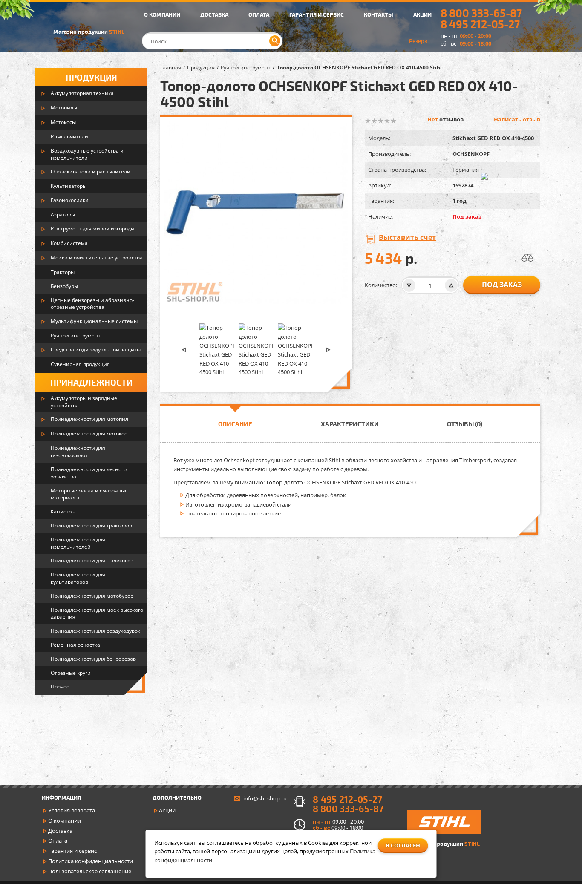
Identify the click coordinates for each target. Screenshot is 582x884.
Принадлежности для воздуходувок (95, 630)
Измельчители (69, 136)
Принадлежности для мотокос (89, 433)
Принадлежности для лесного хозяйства (89, 473)
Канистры (63, 511)
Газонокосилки (70, 200)
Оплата (57, 840)
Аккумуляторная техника (82, 93)
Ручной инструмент (76, 335)
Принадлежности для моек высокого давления (97, 613)
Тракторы (63, 272)
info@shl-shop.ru (265, 798)
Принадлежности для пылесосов (92, 560)
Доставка (60, 831)
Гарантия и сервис (72, 851)
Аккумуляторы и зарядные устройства (84, 401)
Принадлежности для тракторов (91, 525)
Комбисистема (69, 243)
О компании (64, 820)
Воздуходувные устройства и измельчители (87, 154)
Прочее (60, 686)
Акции (167, 810)
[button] (184, 350)
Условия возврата (71, 810)
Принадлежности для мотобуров (92, 595)
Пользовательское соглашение (89, 871)
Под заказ (502, 284)
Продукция (91, 77)
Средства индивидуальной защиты (96, 349)
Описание (235, 424)
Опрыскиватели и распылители (90, 171)
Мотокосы (63, 122)
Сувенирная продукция (80, 364)
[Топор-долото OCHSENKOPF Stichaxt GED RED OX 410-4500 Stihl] (216, 350)
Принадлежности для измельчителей (78, 543)
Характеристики (350, 424)
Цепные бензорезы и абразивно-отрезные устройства (92, 304)
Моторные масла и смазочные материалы (89, 494)
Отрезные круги (71, 673)
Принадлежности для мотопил (89, 419)
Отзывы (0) (464, 424)
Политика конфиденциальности (90, 861)
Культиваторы (68, 186)
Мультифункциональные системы (94, 321)
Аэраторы (63, 214)
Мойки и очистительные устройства (97, 257)
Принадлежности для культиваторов (78, 578)
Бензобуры (64, 286)
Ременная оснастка (75, 644)
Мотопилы (64, 107)
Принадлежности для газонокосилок (78, 451)
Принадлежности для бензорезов (93, 658)
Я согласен (403, 845)
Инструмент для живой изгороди (92, 228)
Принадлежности (91, 382)
